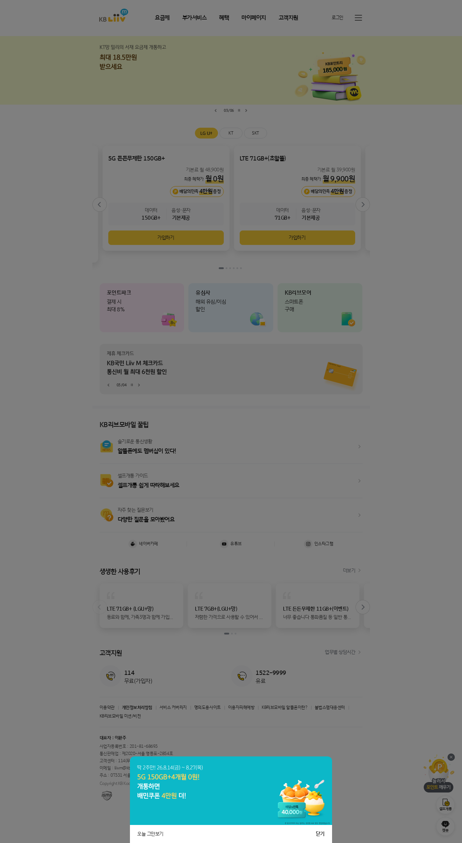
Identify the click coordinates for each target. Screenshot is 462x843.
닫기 (320, 834)
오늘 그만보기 (150, 834)
